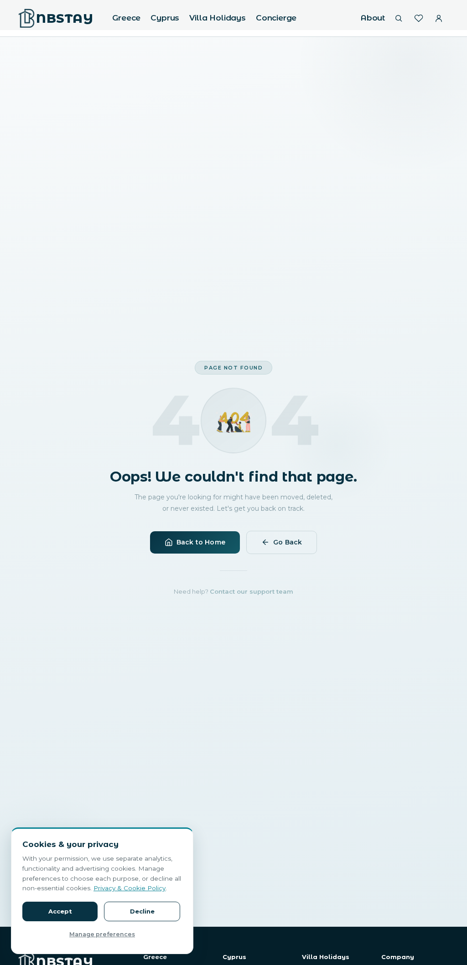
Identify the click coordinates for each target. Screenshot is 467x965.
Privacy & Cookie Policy (129, 888)
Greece (126, 17)
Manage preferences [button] (102, 934)
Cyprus (164, 17)
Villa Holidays (217, 17)
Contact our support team (251, 591)
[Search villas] (399, 18)
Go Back (287, 542)
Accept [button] (60, 911)
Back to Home (200, 542)
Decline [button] (142, 911)
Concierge (276, 17)
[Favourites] (419, 18)
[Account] (439, 18)
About (373, 17)
